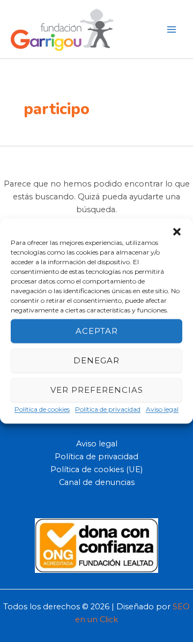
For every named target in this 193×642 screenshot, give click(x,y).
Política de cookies (42, 409)
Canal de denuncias (97, 482)
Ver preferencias (96, 390)
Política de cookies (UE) (96, 469)
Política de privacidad (107, 409)
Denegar (96, 360)
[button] (177, 231)
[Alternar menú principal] (171, 29)
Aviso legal (162, 409)
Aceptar (97, 331)
